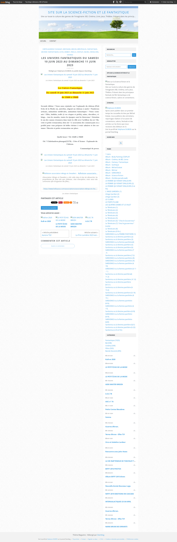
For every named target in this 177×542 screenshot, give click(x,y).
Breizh (74, 49)
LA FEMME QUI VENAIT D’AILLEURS (118, 181)
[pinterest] (120, 2)
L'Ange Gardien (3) (112, 197)
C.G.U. (102, 539)
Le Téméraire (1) (111, 207)
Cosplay (80, 52)
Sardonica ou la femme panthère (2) (119, 237)
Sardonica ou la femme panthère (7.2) (119, 255)
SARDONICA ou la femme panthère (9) (119, 261)
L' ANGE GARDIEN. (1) (113, 191)
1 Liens (108, 154)
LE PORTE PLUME (112, 202)
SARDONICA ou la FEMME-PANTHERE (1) (120, 234)
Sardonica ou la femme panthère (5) (119, 245)
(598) (108, 343)
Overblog (100, 535)
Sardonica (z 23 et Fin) (113, 330)
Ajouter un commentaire (57, 246)
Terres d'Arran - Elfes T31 (115, 434)
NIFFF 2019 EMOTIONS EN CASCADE (119, 494)
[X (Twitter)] (117, 2)
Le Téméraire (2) (111, 210)
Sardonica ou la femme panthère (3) (119, 239)
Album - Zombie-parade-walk (116, 178)
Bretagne (67, 49)
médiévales (81, 49)
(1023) (112, 340)
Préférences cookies (132, 539)
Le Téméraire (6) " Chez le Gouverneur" (120, 221)
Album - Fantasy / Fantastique (116, 162)
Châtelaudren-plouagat (52, 49)
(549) (110, 346)
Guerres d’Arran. (112, 426)
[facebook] (113, 2)
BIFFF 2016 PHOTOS (113, 469)
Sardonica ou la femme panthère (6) (119, 247)
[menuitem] (43, 41)
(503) (109, 348)
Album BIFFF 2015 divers (115, 476)
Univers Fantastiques (50, 52)
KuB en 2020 (110, 359)
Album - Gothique (112, 165)
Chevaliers (94, 52)
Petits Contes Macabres (114, 409)
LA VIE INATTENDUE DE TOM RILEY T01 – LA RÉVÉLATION (127, 461)
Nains (86, 52)
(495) (113, 351)
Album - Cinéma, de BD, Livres (116, 159)
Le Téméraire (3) (111, 213)
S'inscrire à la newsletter (49, 208)
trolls (73, 52)
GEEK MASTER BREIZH (114, 384)
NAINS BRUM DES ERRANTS (116, 527)
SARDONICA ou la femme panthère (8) (119, 258)
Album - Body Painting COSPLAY (117, 157)
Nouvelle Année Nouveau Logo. (118, 486)
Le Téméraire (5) (111, 218)
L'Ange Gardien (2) (112, 194)
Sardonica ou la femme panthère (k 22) (120, 327)
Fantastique (92, 49)
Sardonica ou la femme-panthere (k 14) (120, 293)
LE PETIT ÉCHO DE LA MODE (116, 367)
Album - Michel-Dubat (113, 167)
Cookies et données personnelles (115, 539)
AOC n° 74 (109, 401)
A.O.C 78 (108, 394)
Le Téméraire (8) (111, 229)
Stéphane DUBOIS (124, 129)
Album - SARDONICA (113, 173)
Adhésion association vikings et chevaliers (88, 173)
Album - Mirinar (111, 170)
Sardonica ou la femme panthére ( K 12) (120, 279)
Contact (53, 41)
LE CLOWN (109, 199)
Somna (108, 417)
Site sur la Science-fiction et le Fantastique (88, 12)
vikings (70, 55)
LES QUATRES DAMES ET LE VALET (118, 205)
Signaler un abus (93, 539)
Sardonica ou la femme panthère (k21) (120, 325)
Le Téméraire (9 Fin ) (113, 231)
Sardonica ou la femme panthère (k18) (120, 311)
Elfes (62, 52)
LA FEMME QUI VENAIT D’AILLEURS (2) (119, 183)
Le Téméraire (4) (111, 215)
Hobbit (67, 52)
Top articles (76, 539)
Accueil (43, 41)
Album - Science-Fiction (114, 175)
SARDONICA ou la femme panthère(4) (119, 242)
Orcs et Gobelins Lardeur (115, 442)
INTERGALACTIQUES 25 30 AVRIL (118, 501)
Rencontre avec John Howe (116, 451)
